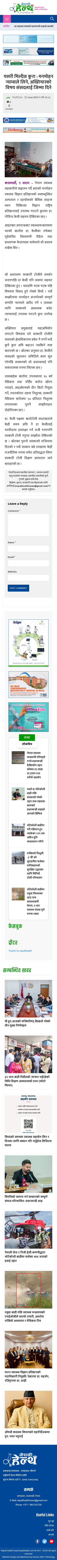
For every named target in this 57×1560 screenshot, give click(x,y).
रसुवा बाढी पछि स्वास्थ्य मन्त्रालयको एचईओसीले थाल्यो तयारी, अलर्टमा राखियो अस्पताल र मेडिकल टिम (25, 1316)
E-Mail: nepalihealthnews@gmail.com (28, 1500)
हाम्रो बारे (50, 1530)
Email (11, 557)
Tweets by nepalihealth (20, 951)
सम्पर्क (51, 1535)
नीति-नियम (49, 1526)
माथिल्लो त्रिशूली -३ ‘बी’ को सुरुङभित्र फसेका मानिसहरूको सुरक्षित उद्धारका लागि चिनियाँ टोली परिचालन (35, 865)
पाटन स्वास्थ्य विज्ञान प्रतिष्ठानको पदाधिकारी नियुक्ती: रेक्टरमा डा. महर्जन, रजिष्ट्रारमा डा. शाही (27, 1376)
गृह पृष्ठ (51, 1521)
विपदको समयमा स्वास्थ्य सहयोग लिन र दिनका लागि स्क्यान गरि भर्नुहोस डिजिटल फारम (28, 1141)
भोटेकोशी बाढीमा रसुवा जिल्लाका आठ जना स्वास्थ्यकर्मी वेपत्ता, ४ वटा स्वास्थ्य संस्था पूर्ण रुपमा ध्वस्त (36, 901)
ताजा (27, 737)
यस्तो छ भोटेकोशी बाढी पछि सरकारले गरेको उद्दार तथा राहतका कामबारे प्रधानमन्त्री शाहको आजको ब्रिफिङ (36, 801)
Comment (14, 511)
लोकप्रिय (27, 744)
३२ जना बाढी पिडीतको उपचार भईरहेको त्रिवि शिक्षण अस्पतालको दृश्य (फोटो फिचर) (27, 1081)
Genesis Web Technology (44, 1557)
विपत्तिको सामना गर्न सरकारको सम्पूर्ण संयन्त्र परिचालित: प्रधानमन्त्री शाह (26, 1199)
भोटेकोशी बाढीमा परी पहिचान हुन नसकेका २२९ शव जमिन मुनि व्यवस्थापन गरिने (36, 833)
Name (12, 543)
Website (12, 572)
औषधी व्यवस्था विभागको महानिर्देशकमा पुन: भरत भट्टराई (27, 1434)
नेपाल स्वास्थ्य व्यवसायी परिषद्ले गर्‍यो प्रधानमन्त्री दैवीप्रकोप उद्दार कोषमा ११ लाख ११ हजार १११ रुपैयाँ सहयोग (36, 765)
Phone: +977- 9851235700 (29, 1505)
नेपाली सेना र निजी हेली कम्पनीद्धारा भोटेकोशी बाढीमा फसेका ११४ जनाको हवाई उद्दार (26, 1257)
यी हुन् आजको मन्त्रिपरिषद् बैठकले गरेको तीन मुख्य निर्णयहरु (27, 1023)
